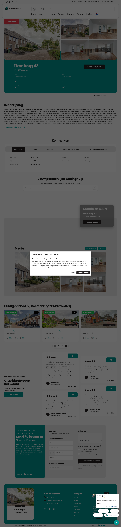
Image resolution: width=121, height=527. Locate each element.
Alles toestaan (83, 273)
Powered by (108, 506)
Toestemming (37, 254)
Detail (46, 254)
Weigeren (72, 273)
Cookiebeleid (54, 254)
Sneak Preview (98, 515)
